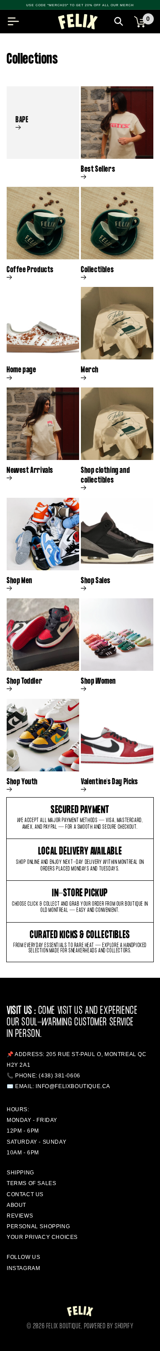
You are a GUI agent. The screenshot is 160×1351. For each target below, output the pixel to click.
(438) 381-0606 (59, 1076)
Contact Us (25, 1194)
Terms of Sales (31, 1183)
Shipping (20, 1173)
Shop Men (19, 581)
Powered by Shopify (109, 1326)
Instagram (23, 1268)
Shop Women (98, 681)
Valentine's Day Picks (109, 782)
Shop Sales (96, 581)
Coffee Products (30, 270)
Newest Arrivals (30, 470)
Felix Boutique (63, 1326)
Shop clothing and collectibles (105, 475)
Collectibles (97, 270)
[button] (13, 21)
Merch (90, 370)
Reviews (20, 1216)
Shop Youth (22, 782)
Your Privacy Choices (42, 1237)
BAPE (22, 120)
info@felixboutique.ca (73, 1086)
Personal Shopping (38, 1226)
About (16, 1205)
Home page (21, 370)
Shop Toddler (24, 681)
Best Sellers (98, 169)
